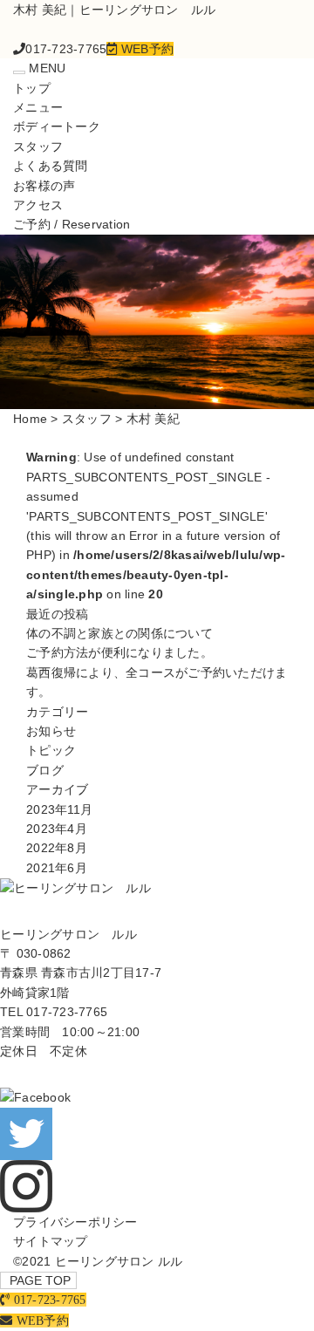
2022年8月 (56, 848)
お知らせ (51, 731)
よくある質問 (50, 166)
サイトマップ (50, 1241)
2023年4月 (56, 829)
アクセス (38, 205)
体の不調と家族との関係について (119, 633)
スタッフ (38, 147)
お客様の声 (44, 186)
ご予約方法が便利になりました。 (119, 652)
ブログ (45, 770)
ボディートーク (56, 126)
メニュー (38, 107)
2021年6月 (56, 868)
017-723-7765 (66, 1012)
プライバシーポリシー (75, 1222)
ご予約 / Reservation (71, 224)
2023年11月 (59, 809)
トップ (32, 88)
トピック (51, 750)
